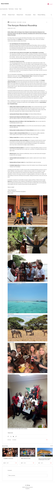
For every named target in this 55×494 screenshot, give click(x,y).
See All (51, 445)
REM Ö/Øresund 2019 (25, 458)
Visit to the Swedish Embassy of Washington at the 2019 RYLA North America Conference (44, 459)
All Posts (4, 14)
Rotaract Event (20, 14)
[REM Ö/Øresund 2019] (27, 452)
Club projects (28, 14)
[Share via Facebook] (8, 436)
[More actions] (46, 22)
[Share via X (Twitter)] (10, 436)
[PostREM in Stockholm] (10, 452)
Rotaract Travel (11, 14)
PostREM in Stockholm (8, 458)
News (34, 14)
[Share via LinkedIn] (13, 436)
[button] (51, 14)
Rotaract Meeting (41, 14)
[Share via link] (16, 436)
